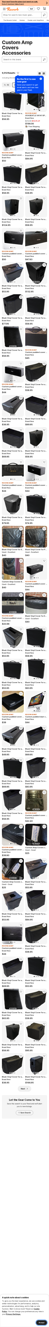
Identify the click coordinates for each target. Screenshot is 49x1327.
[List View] (44, 73)
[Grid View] (40, 73)
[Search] (44, 15)
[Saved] (38, 8)
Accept (41, 1323)
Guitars (22, 20)
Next (23, 1089)
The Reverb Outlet (10, 20)
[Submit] (44, 59)
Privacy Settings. (13, 1314)
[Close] (40, 78)
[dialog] (24, 1310)
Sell (31, 9)
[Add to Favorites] (18, 73)
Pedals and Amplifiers (36, 20)
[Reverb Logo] (13, 9)
